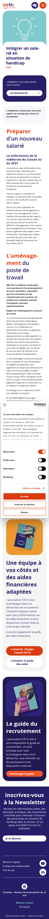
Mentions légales (11, 862)
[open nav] (42, 5)
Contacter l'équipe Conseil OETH (22, 650)
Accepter (24, 496)
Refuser (24, 512)
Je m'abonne (13, 838)
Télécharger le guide (21, 773)
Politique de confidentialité (16, 866)
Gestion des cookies (35, 916)
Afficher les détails (31, 488)
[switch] (42, 460)
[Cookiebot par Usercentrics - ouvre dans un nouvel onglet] (34, 405)
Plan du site (9, 870)
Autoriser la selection (24, 504)
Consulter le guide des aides (22, 662)
